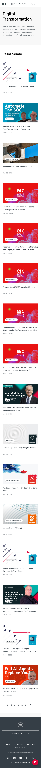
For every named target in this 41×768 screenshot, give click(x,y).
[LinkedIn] (8, 758)
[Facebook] (26, 758)
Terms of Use (18, 744)
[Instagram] (14, 758)
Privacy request (20, 748)
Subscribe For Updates (20, 733)
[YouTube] (20, 758)
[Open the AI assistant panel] (35, 762)
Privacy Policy (30, 744)
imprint (8, 744)
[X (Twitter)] (32, 758)
